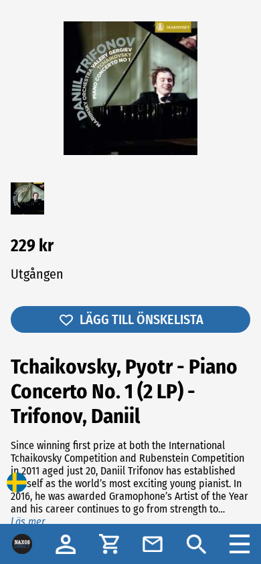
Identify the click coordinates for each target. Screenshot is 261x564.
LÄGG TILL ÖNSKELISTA (141, 319)
